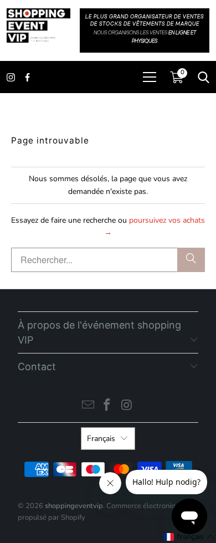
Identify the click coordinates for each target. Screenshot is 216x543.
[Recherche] (191, 260)
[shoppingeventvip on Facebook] (107, 406)
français (101, 438)
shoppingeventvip (74, 506)
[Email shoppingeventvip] (88, 406)
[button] (189, 537)
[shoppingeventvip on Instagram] (127, 406)
